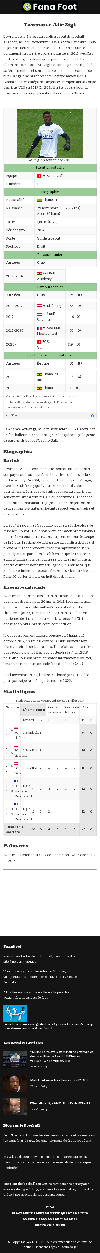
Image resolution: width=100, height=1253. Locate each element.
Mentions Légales (47, 1247)
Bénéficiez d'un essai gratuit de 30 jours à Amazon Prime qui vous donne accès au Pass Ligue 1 (48, 1026)
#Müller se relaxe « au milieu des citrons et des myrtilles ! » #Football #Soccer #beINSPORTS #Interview (61, 1056)
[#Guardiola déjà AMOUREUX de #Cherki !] (15, 1106)
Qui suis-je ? (70, 1247)
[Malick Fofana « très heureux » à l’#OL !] (15, 1083)
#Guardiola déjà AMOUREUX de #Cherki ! (60, 1103)
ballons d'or (35, 977)
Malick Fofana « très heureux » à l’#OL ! (59, 1080)
